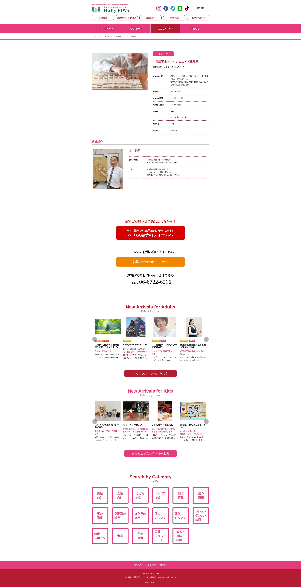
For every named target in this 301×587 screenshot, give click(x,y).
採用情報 (200, 8)
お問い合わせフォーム (151, 262)
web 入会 (174, 18)
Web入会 (161, 577)
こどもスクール (107, 36)
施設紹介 (150, 18)
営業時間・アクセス (140, 577)
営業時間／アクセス (126, 18)
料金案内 (194, 28)
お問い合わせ (198, 18)
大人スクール (136, 28)
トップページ (106, 28)
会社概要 (103, 18)
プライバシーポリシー (150, 574)
